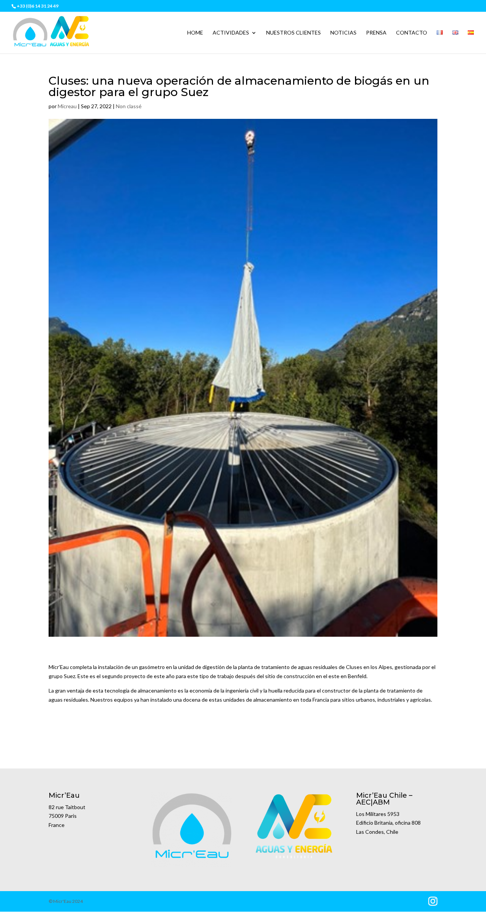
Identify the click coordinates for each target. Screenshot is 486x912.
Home (195, 33)
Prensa (376, 33)
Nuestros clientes (293, 33)
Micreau (67, 106)
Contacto (411, 33)
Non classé (129, 106)
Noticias (343, 33)
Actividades (231, 33)
